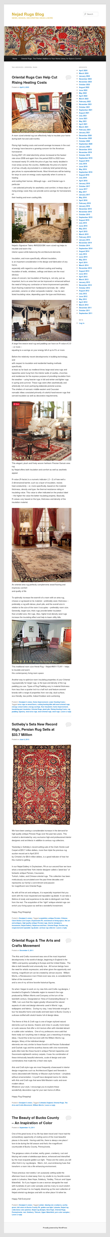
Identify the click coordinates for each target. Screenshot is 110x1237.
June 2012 (83, 296)
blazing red (49, 1205)
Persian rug (63, 925)
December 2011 (85, 307)
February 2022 (85, 101)
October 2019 (84, 155)
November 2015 (85, 211)
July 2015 (83, 223)
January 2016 (84, 206)
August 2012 (84, 290)
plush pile (46, 709)
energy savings (34, 707)
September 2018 (85, 172)
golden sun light (47, 1207)
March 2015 (83, 234)
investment (16, 925)
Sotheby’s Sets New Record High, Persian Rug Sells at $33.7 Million (34, 729)
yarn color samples (62, 1212)
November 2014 (85, 242)
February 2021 (85, 129)
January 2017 (84, 194)
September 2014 (85, 248)
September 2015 (85, 217)
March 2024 (83, 73)
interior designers (55, 923)
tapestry (22, 711)
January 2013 (84, 282)
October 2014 (84, 245)
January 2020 (84, 146)
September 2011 (85, 313)
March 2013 (83, 279)
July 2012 (83, 293)
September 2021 (85, 110)
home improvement (60, 707)
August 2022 (84, 87)
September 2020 (85, 144)
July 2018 (83, 177)
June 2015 (83, 225)
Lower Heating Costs (57, 702)
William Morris (38, 1105)
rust (24, 1212)
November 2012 (85, 285)
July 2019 (83, 163)
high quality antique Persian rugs (34, 923)
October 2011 (84, 310)
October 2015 (84, 214)
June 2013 (83, 273)
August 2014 (84, 251)
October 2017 (84, 186)
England (50, 1102)
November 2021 (85, 104)
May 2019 (83, 169)
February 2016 (85, 203)
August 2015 (84, 220)
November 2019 (85, 152)
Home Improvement (40, 702)
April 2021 (83, 124)
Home (14, 58)
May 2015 (83, 228)
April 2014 (83, 262)
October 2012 (84, 288)
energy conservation (20, 707)
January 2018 (84, 183)
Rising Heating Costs (59, 709)
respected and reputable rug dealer (25, 928)
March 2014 (83, 265)
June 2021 (83, 118)
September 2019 (85, 158)
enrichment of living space (54, 920)
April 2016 (83, 200)
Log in (81, 323)
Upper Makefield (47, 1212)
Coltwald (42, 1102)
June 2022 (83, 90)
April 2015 (83, 231)
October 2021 (84, 107)
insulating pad (17, 709)
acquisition (43, 918)
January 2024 (84, 76)
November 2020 (85, 138)
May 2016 (83, 197)
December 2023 (85, 79)
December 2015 (85, 209)
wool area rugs (31, 711)
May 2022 (83, 93)
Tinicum (37, 1212)
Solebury (30, 1212)
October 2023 (84, 84)
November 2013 (85, 268)
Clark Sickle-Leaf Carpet (21, 920)
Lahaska (57, 1207)
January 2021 (84, 132)
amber (41, 1205)
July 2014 (83, 254)
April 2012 (83, 302)
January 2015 (84, 240)
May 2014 (83, 259)
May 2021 (83, 121)
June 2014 (83, 257)
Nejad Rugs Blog (28, 14)
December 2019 (85, 149)
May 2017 (83, 192)
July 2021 (83, 115)
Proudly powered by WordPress (55, 1227)
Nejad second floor (39, 925)
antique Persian (54, 918)
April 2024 (83, 70)
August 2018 (84, 175)
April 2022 (83, 96)
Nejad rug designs (39, 1210)
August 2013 (84, 271)
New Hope (50, 1210)
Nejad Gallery (26, 925)
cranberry (58, 1205)
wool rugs (56, 711)
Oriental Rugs (36, 709)
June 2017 (83, 189)
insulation (27, 709)
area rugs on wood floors (27, 704)
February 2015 (85, 237)
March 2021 (83, 127)
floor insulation (46, 707)
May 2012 (83, 299)
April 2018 (83, 180)
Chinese (64, 918)
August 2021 (84, 113)
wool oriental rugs (45, 711)
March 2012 (83, 305)
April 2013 (83, 276)
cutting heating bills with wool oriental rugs (53, 704)
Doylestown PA (37, 920)
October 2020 (84, 141)
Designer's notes (25, 702)
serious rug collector (47, 928)
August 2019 (84, 161)
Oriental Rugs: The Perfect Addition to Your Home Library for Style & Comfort (51, 58)
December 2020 (85, 135)
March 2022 (83, 98)
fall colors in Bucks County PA (28, 1207)
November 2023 (85, 81)
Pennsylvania (17, 1212)
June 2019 (83, 166)
